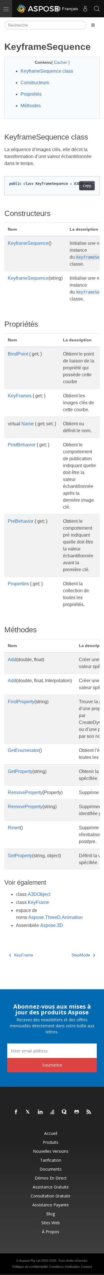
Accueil (50, 1133)
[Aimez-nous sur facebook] (16, 1112)
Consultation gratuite (50, 1196)
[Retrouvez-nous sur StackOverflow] (52, 1112)
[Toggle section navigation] (93, 25)
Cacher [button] (61, 62)
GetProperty (20, 771)
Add (12, 659)
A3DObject (39, 894)
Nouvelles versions (50, 1151)
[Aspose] (38, 8)
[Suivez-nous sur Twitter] (28, 1112)
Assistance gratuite (51, 1187)
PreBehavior (21, 521)
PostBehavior (22, 444)
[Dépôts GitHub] (77, 1112)
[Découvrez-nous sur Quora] (64, 1112)
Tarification (50, 1160)
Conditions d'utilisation (64, 1266)
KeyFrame (38, 902)
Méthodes (31, 105)
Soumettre (52, 1065)
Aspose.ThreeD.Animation (55, 917)
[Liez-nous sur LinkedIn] (40, 1112)
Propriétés (31, 94)
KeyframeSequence (28, 243)
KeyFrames (19, 395)
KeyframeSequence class (47, 71)
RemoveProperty (25, 792)
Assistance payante (50, 1205)
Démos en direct (51, 1178)
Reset (14, 827)
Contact (86, 1266)
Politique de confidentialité (30, 1266)
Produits (50, 1142)
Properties (18, 583)
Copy (87, 186)
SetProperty (20, 855)
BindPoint (18, 353)
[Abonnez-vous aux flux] (89, 1112)
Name (27, 423)
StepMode (80, 955)
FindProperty (21, 701)
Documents (51, 1169)
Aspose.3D (51, 925)
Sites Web (50, 1222)
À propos (50, 1231)
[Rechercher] (97, 8)
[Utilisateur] (85, 8)
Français (69, 8)
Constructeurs (35, 82)
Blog (50, 1213)
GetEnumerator (23, 750)
